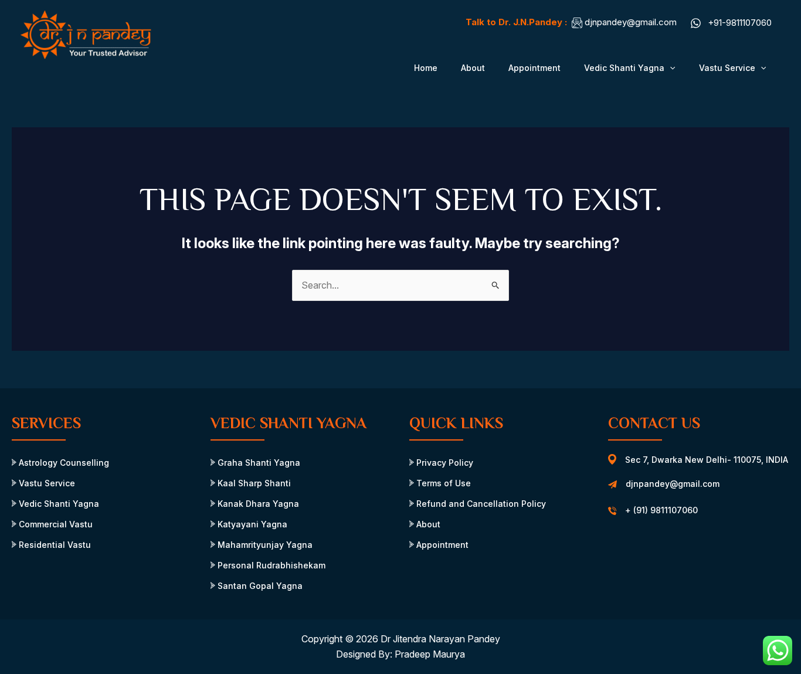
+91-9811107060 (740, 22)
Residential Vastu (53, 545)
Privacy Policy (443, 463)
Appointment (534, 68)
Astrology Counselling (62, 463)
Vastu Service (727, 68)
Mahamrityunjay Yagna (264, 545)
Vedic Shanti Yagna (624, 68)
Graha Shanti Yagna (257, 463)
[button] (669, 68)
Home (425, 68)
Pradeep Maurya (430, 654)
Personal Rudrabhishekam (270, 565)
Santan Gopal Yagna (259, 586)
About (473, 68)
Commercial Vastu (54, 524)
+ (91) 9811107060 (661, 510)
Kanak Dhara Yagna (257, 504)
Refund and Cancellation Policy (480, 504)
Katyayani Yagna (251, 524)
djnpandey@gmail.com (631, 22)
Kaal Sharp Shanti (253, 483)
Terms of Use (442, 483)
